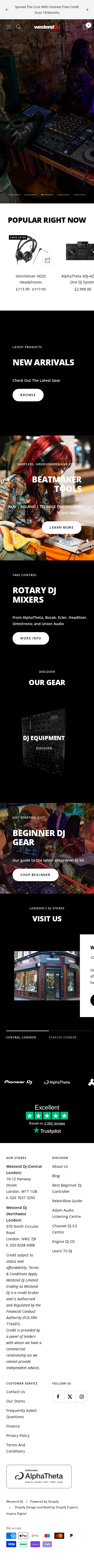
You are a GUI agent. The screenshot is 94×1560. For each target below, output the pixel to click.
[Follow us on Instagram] (81, 1396)
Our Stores (15, 1401)
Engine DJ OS (63, 1241)
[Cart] (85, 27)
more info (30, 638)
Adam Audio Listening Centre (66, 1213)
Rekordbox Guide (67, 1200)
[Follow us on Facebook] (58, 1396)
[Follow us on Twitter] (70, 1396)
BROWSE (28, 395)
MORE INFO (30, 176)
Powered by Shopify (44, 1501)
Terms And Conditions (15, 1448)
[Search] (18, 27)
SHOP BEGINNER (35, 875)
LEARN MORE (62, 527)
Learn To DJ (62, 1250)
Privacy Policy (18, 1435)
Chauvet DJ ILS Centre (64, 1229)
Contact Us (15, 1391)
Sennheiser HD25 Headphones (31, 279)
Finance (13, 1426)
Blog (56, 1175)
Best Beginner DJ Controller (66, 1188)
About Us (60, 1166)
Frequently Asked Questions (21, 1413)
